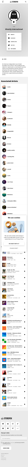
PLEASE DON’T (14, 248)
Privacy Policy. (19, 239)
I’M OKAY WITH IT (14, 243)
